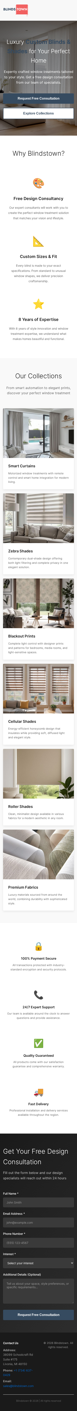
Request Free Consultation (39, 98)
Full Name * (10, 1193)
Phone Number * (14, 1233)
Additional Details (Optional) (22, 1274)
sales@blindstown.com (18, 1386)
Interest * (9, 1254)
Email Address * (14, 1213)
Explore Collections (38, 113)
